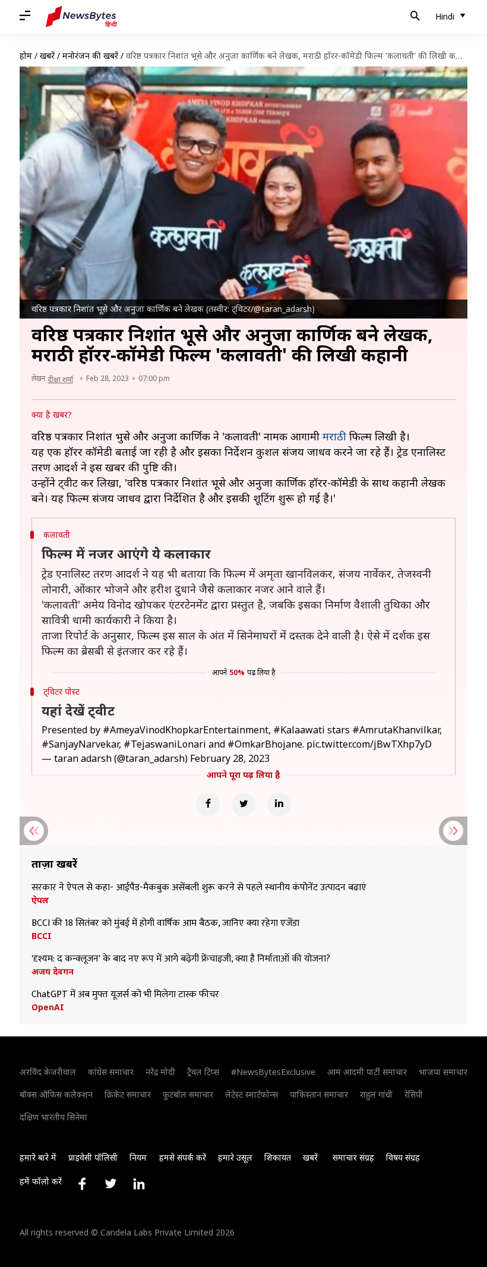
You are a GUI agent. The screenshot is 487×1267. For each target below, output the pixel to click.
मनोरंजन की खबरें (90, 55)
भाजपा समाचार (443, 1071)
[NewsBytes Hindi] (81, 16)
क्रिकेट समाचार (128, 1094)
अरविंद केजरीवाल (48, 1071)
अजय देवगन (52, 971)
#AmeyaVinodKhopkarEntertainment (185, 729)
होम (26, 55)
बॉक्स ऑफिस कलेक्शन (56, 1094)
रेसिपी (413, 1094)
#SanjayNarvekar (80, 744)
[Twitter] (243, 805)
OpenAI (47, 1007)
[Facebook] (208, 805)
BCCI (41, 936)
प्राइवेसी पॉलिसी (93, 1157)
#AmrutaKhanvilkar (395, 729)
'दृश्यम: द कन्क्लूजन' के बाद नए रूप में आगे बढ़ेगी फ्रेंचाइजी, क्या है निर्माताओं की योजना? (180, 959)
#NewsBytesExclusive (273, 1071)
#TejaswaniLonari (165, 744)
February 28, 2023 (230, 758)
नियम (138, 1157)
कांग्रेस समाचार (111, 1071)
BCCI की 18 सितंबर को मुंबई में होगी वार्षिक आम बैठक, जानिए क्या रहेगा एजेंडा (165, 923)
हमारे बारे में (38, 1157)
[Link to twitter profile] (110, 1183)
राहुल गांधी (376, 1094)
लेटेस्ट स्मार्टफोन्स (251, 1094)
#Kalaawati (299, 729)
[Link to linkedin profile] (139, 1183)
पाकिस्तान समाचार (319, 1094)
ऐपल (40, 900)
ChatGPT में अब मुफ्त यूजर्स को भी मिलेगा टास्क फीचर (125, 995)
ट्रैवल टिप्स (203, 1071)
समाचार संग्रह (353, 1157)
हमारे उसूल (235, 1157)
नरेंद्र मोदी (160, 1071)
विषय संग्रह (403, 1157)
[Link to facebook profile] (82, 1183)
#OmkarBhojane (264, 744)
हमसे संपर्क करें (182, 1157)
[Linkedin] (279, 805)
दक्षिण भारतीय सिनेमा (53, 1117)
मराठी (334, 436)
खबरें (47, 55)
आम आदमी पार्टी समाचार (367, 1071)
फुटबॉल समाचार (188, 1094)
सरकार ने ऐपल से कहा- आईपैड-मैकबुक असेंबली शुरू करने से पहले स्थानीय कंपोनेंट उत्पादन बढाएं (198, 888)
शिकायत (277, 1157)
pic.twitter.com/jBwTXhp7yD (369, 744)
